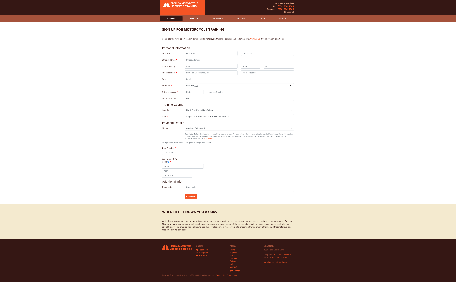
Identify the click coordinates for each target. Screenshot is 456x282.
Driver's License (169, 92)
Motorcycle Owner (170, 98)
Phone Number (168, 73)
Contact (284, 18)
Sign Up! (171, 18)
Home (232, 250)
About (193, 18)
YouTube (202, 255)
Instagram (203, 252)
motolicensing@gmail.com (275, 262)
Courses (216, 18)
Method (165, 128)
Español (290, 12)
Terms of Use (208, 138)
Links (262, 18)
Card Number (168, 148)
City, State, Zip (168, 66)
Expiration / (169, 160)
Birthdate (166, 85)
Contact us (255, 39)
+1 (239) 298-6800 (284, 6)
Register (191, 196)
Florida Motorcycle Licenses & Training (184, 5)
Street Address (169, 60)
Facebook (203, 250)
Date (164, 116)
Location (166, 110)
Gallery (241, 18)
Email (164, 79)
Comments (167, 187)
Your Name (167, 53)
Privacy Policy (232, 275)
